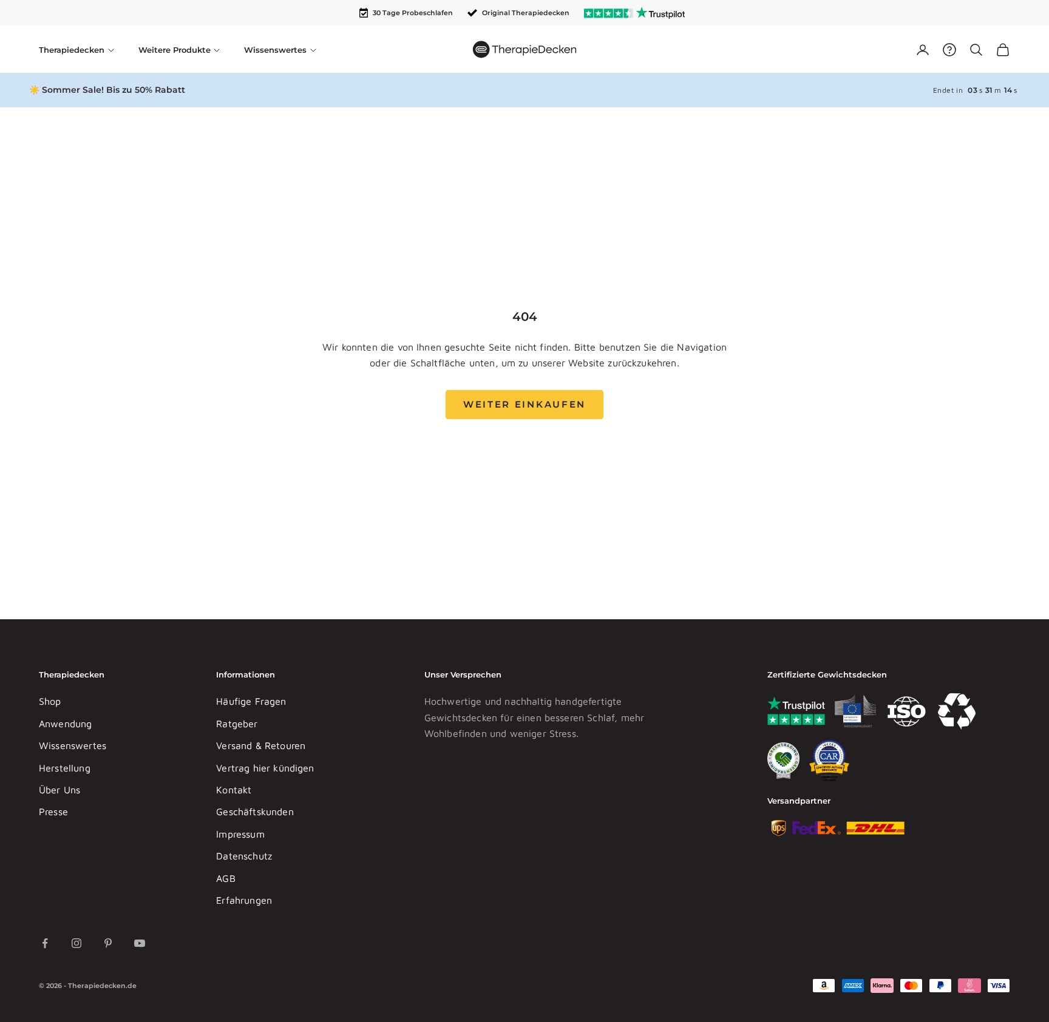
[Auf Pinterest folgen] (108, 943)
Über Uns (59, 789)
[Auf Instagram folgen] (76, 943)
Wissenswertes (72, 745)
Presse (53, 811)
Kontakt (233, 789)
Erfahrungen (244, 900)
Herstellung (64, 767)
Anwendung (65, 723)
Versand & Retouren (260, 745)
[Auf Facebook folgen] (45, 943)
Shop (50, 701)
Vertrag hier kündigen (265, 767)
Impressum (240, 834)
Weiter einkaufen (524, 404)
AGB (225, 878)
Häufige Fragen (251, 701)
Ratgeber (236, 723)
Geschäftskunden (254, 811)
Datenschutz (244, 855)
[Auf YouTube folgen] (140, 943)
